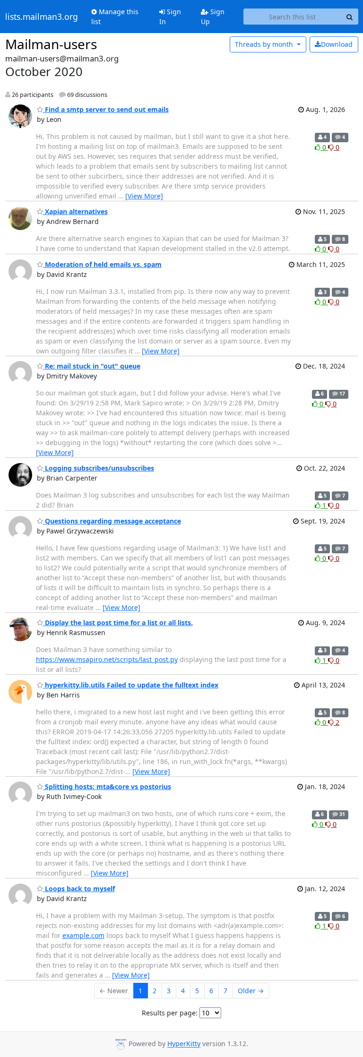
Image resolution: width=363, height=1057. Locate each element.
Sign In (170, 16)
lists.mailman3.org (41, 16)
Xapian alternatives (75, 211)
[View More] (144, 195)
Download (337, 44)
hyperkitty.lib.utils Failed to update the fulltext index (130, 684)
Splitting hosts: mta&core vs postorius (107, 786)
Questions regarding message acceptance (112, 520)
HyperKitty (183, 1044)
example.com (83, 935)
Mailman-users (51, 44)
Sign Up (213, 16)
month (265, 44)
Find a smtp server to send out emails (106, 109)
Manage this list (114, 16)
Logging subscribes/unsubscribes (98, 468)
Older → (251, 990)
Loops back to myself (79, 888)
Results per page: (170, 1012)
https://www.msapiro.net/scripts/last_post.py (107, 659)
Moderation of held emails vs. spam (102, 264)
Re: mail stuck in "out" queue (91, 365)
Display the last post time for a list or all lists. (118, 622)
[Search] (349, 17)
